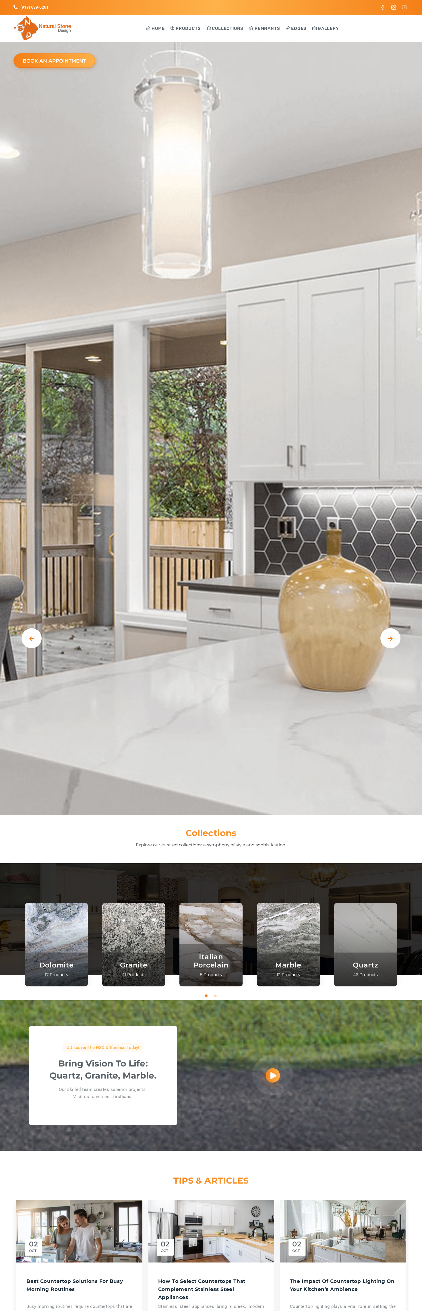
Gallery (328, 28)
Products (188, 28)
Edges (298, 28)
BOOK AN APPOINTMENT (54, 61)
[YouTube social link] (404, 7)
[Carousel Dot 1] (206, 996)
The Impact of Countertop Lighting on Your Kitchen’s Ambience (342, 1285)
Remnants (266, 28)
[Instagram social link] (393, 7)
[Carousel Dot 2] (215, 996)
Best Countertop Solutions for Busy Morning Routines (74, 1285)
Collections (227, 28)
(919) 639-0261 (34, 7)
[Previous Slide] (32, 638)
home (157, 28)
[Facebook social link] (382, 7)
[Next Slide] (390, 638)
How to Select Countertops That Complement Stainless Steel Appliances (201, 1289)
